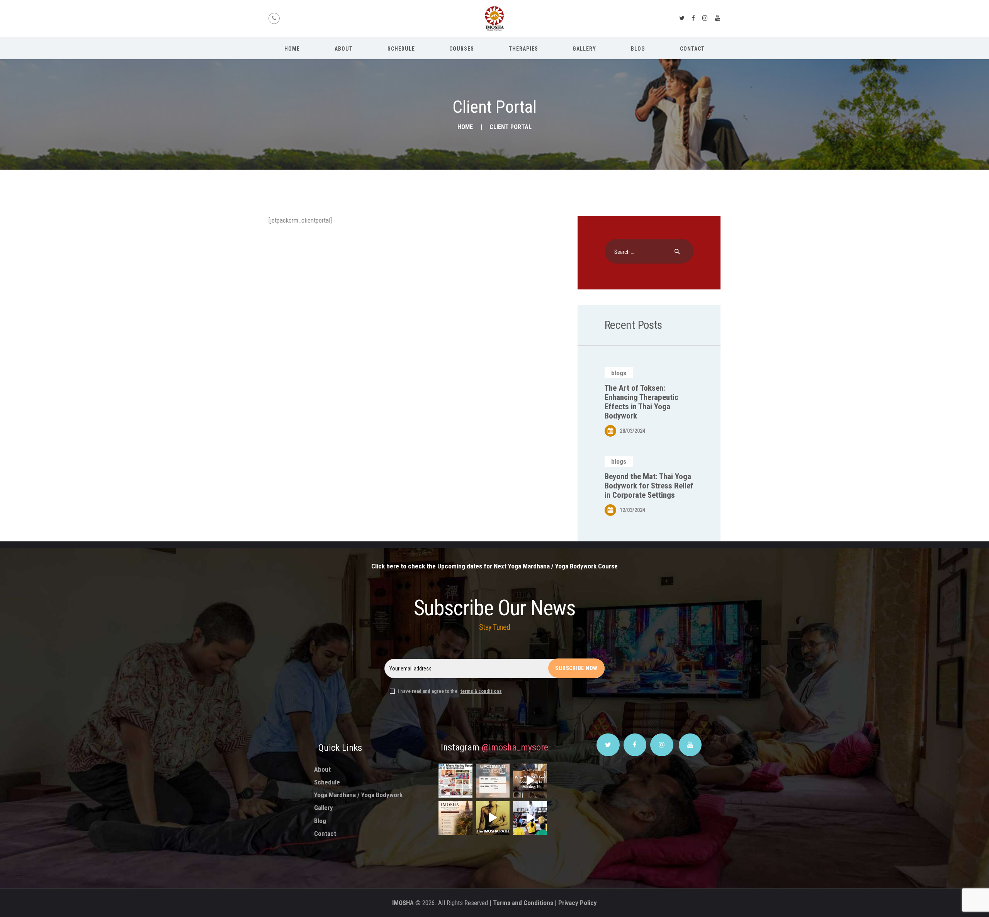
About (322, 769)
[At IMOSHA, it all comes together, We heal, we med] (493, 818)
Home (465, 127)
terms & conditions (481, 691)
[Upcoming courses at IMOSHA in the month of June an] (493, 781)
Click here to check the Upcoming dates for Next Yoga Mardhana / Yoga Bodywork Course (494, 566)
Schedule (327, 782)
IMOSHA (403, 903)
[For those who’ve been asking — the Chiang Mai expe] (455, 818)
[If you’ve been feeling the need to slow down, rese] (530, 818)
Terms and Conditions (523, 903)
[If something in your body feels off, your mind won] (530, 781)
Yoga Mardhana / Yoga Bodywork (358, 795)
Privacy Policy (577, 903)
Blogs (618, 373)
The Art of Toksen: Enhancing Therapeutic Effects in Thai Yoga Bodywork (641, 401)
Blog (320, 821)
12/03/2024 (632, 510)
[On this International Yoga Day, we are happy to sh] (455, 781)
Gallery (323, 808)
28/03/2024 (632, 431)
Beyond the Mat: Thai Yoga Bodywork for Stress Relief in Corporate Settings (649, 486)
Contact (325, 833)
